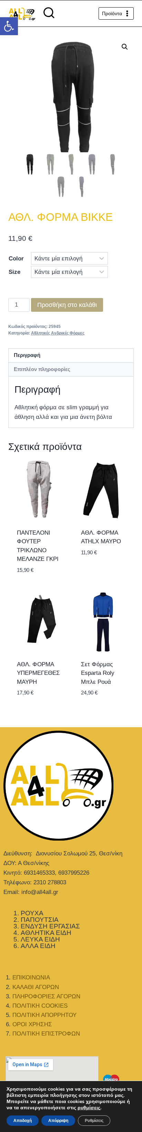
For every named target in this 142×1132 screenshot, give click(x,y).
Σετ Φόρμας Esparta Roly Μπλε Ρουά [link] (97, 673)
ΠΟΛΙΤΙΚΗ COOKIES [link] (40, 1005)
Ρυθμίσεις (94, 1120)
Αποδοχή (22, 1120)
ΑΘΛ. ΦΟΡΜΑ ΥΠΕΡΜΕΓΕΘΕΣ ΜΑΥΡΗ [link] (38, 673)
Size (14, 272)
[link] (9, 26)
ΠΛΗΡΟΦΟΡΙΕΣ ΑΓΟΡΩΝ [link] (46, 996)
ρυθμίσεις (89, 1108)
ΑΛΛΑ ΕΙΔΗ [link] (38, 945)
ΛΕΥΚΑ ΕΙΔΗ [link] (40, 939)
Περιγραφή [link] (27, 355)
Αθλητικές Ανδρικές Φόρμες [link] (57, 333)
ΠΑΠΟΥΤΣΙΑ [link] (40, 919)
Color (16, 258)
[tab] (71, 356)
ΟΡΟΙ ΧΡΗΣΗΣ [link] (32, 1024)
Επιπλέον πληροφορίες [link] (42, 369)
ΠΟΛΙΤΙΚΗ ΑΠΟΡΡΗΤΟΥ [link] (44, 1015)
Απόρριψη (58, 1120)
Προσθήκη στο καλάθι (67, 304)
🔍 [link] (125, 47)
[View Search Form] (49, 13)
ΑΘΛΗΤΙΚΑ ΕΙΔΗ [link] (46, 932)
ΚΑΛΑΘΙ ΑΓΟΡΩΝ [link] (35, 987)
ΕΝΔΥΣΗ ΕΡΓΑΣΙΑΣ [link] (50, 926)
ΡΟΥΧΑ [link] (32, 913)
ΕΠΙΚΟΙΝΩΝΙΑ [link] (31, 977)
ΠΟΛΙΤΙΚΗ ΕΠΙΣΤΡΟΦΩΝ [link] (46, 1033)
